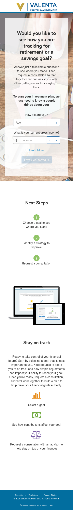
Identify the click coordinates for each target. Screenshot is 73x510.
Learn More (36, 150)
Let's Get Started (35, 160)
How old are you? (36, 115)
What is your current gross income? (36, 132)
